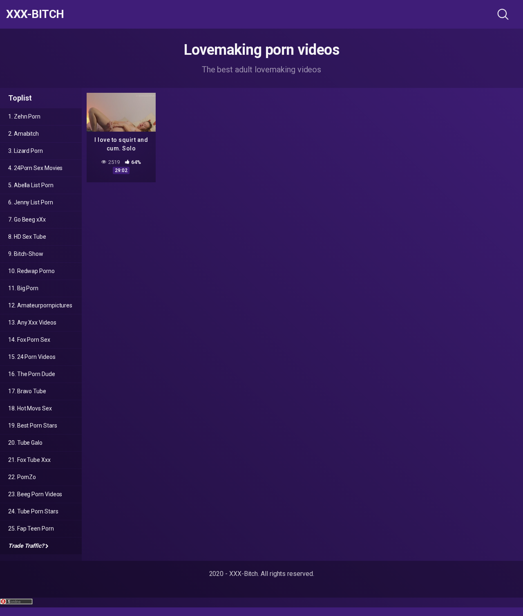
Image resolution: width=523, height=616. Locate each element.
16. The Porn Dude (31, 374)
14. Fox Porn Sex (29, 339)
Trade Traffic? (26, 545)
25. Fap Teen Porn (31, 528)
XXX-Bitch (35, 14)
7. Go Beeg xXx (27, 219)
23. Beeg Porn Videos (35, 494)
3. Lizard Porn (25, 151)
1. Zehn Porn (24, 116)
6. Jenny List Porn (30, 202)
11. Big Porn (23, 288)
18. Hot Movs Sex (30, 408)
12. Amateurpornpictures (40, 305)
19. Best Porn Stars (32, 425)
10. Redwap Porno (31, 271)
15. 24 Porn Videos (32, 357)
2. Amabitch (23, 133)
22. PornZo (22, 477)
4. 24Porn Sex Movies (35, 168)
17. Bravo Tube (27, 391)
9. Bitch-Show (25, 254)
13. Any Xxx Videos (32, 322)
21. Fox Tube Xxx (29, 460)
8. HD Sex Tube (27, 236)
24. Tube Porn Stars (33, 511)
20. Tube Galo (25, 442)
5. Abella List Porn (30, 185)
